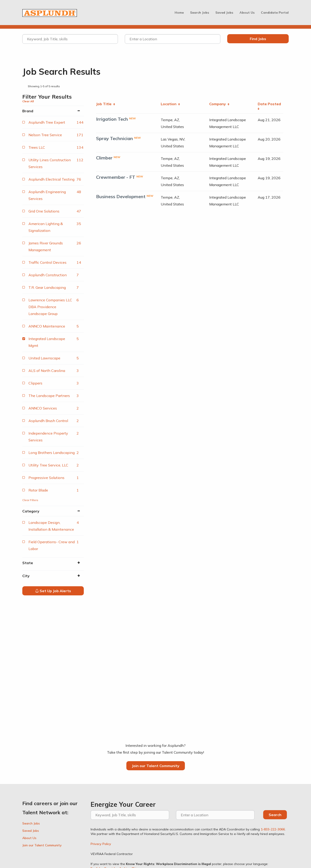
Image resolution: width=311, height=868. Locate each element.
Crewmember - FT (115, 177)
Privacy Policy (101, 844)
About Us (247, 12)
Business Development (120, 196)
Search (275, 814)
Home (179, 12)
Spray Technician (114, 138)
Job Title (104, 104)
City (26, 576)
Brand (27, 111)
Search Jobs (199, 12)
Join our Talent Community (155, 765)
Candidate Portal (275, 12)
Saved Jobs (224, 12)
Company (218, 104)
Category (30, 511)
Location (169, 104)
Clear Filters (30, 500)
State (27, 563)
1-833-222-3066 (273, 829)
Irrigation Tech (112, 119)
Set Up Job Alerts (55, 591)
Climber (104, 158)
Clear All (28, 101)
